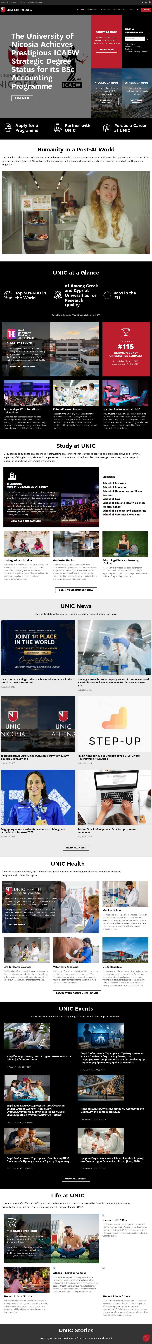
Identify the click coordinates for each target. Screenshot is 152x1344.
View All (145, 52)
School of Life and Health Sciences (123, 503)
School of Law (111, 499)
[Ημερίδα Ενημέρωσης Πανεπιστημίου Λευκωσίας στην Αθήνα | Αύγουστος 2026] (27, 1024)
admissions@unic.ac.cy (110, 43)
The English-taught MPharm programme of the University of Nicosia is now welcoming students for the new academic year (113, 682)
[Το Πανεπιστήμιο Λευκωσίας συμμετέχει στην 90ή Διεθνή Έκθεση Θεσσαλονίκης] (38, 697)
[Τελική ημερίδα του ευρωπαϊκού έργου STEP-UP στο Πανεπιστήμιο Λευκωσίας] (114, 697)
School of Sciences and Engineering (124, 511)
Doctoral (128, 49)
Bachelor (128, 47)
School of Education (114, 487)
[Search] (145, 2)
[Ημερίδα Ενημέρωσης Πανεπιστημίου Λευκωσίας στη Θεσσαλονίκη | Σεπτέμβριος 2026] (101, 1076)
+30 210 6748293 (110, 41)
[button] (3, 66)
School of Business (114, 483)
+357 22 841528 (110, 38)
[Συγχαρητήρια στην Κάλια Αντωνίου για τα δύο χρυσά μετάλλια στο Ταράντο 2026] (38, 771)
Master (137, 47)
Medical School (111, 507)
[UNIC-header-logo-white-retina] (16, 8)
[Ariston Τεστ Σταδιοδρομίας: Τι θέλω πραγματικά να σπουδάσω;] (114, 771)
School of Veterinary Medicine (121, 514)
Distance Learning (132, 52)
